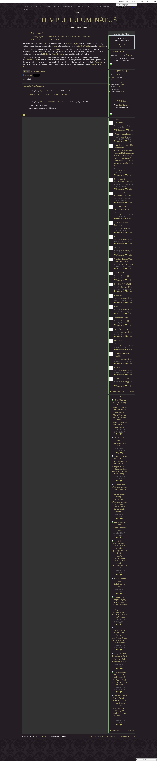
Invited (113, 77)
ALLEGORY (119, 340)
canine (46, 44)
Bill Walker (124, 185)
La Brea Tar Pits (84, 46)
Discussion (122, 87)
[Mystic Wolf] (26, 38)
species (54, 46)
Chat (121, 89)
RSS (24, 115)
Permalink (31, 91)
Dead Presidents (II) (122, 329)
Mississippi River (58, 54)
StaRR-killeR (119, 273)
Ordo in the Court (121, 318)
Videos (122, 91)
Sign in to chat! (141, 759)
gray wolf (55, 49)
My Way (117, 367)
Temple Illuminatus (78, 20)
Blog (121, 82)
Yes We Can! (119, 295)
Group (122, 84)
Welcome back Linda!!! (123, 134)
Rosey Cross (124, 137)
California (102, 46)
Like (27, 71)
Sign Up (121, 1)
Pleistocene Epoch (72, 44)
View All (131, 392)
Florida (45, 54)
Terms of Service (126, 736)
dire (27, 49)
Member (119, 75)
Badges (93, 736)
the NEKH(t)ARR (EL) (123, 284)
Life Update (118, 123)
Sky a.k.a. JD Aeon (127, 264)
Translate (133, 7)
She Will (117, 306)
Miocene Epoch (31, 60)
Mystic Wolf (43, 37)
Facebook (28, 76)
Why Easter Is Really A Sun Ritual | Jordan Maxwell (119, 682)
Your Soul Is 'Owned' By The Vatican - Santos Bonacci (119, 640)
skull (30, 52)
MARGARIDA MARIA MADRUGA (53, 102)
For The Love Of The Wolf (84, 37)
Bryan (122, 126)
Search (155, 1)
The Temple (124, 105)
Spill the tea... (119, 248)
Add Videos (115, 731)
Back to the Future (121, 379)
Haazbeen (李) (125, 239)
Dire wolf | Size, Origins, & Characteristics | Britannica (49, 94)
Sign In (128, 1)
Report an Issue (108, 736)
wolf (31, 49)
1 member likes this (39, 71)
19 (120, 130)
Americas (98, 62)
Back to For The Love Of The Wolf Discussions (50, 40)
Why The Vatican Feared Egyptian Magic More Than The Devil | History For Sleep (119, 713)
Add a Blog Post (117, 392)
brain (42, 52)
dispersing (93, 64)
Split (116, 236)
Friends (119, 79)
